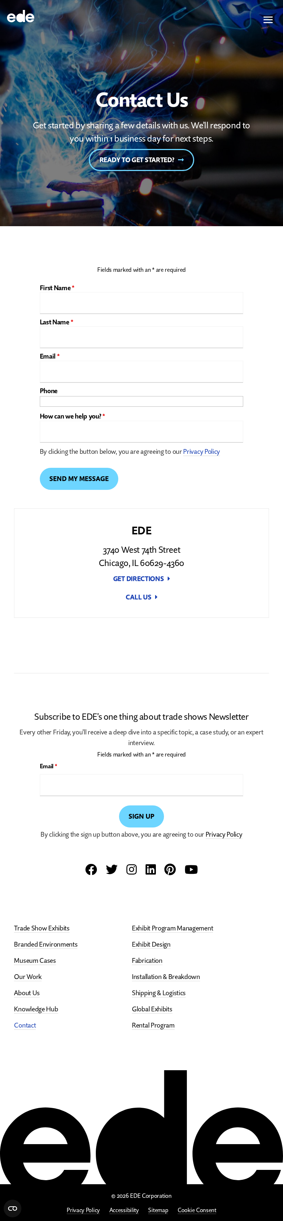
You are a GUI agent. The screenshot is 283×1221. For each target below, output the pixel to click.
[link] (20, 15)
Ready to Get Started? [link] (136, 160)
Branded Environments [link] (45, 944)
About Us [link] (27, 993)
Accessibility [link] (124, 1210)
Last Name (56, 322)
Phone (49, 391)
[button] (268, 20)
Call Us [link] (138, 597)
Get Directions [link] (138, 578)
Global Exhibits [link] (152, 1009)
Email (50, 356)
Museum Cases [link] (35, 960)
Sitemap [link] (158, 1210)
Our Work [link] (28, 976)
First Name (57, 288)
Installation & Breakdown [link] (166, 976)
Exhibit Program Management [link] (172, 928)
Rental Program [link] (153, 1025)
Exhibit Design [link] (151, 944)
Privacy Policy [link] (83, 1210)
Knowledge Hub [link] (36, 1009)
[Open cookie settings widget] (12, 1208)
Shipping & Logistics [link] (159, 993)
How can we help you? (72, 416)
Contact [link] (25, 1025)
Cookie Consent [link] (197, 1210)
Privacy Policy (201, 451)
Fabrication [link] (147, 960)
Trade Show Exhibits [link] (41, 928)
